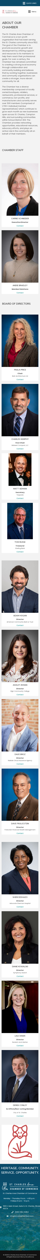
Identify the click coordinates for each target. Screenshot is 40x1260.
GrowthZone (29, 1257)
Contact (20, 226)
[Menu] (29, 3)
